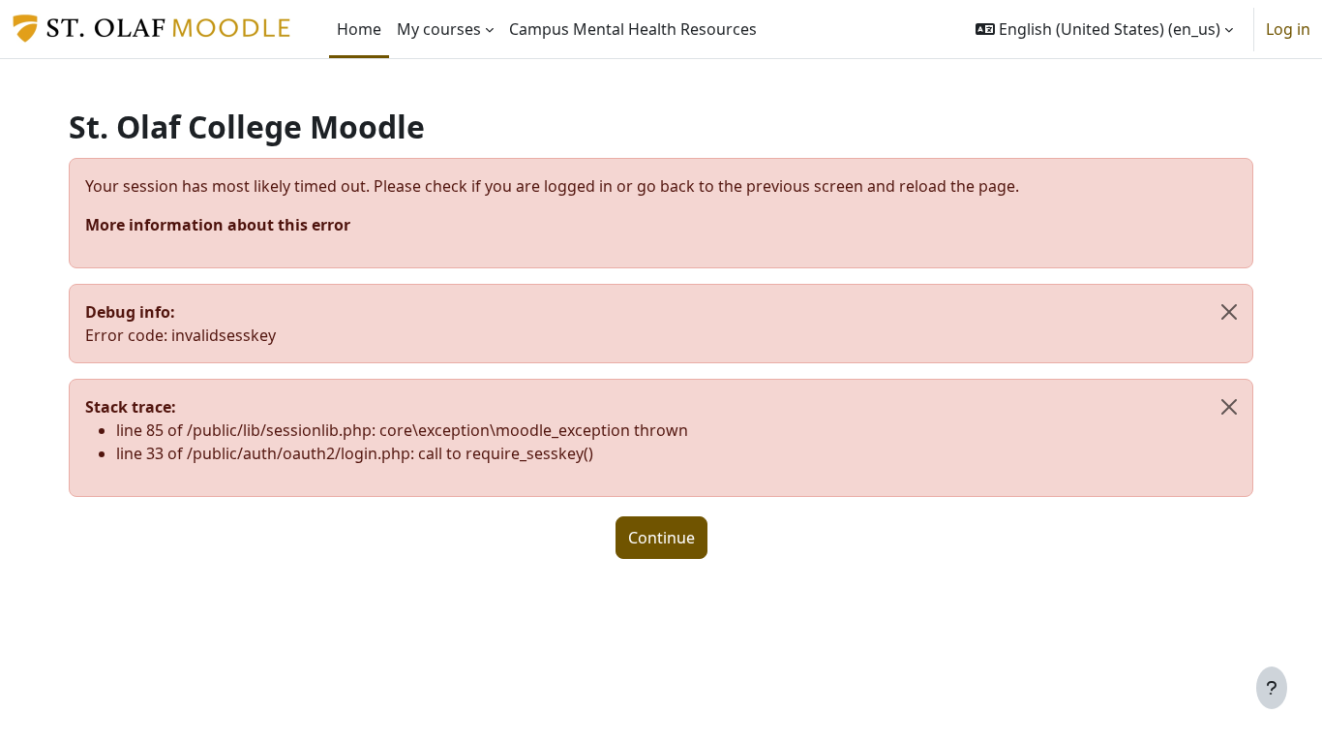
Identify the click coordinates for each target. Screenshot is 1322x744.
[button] (1104, 29)
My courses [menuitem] (439, 29)
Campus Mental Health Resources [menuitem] (633, 29)
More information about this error (217, 224)
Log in (1288, 29)
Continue (661, 537)
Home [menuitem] (359, 29)
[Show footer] (1271, 687)
